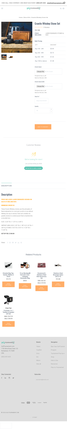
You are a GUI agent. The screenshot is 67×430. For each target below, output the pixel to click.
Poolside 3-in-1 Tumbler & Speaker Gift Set (8, 312)
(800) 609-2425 (6, 357)
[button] (64, 3)
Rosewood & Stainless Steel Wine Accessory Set (41, 275)
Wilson (38, 360)
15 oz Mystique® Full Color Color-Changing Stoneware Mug (25, 275)
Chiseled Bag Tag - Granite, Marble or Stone (8, 274)
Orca (37, 353)
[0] (63, 8)
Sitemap (35, 417)
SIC (37, 357)
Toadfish (39, 350)
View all (38, 364)
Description (6, 186)
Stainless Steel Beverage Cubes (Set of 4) (58, 274)
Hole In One (54, 360)
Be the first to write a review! (33, 168)
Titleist (38, 346)
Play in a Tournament (57, 367)
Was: (39, 281)
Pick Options (8, 284)
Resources (54, 364)
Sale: (39, 283)
